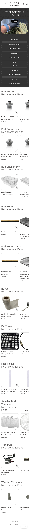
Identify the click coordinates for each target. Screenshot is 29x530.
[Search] (5, 4)
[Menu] (2, 4)
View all (25, 410)
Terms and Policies (14, 524)
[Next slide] (26, 110)
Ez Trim (16, 521)
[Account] (23, 4)
